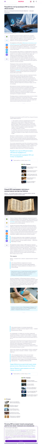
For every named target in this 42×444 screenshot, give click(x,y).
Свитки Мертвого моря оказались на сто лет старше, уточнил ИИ (22, 369)
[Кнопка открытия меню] (5, 1)
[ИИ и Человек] (6, 36)
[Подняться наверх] (6, 59)
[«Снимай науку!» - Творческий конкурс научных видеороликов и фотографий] (30, 1)
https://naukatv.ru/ (23, 430)
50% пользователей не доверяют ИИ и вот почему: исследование (22, 155)
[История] (6, 222)
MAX (29, 160)
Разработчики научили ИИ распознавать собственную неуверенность (21, 151)
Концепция (18, 70)
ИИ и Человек (14, 4)
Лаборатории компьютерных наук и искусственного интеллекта (23, 43)
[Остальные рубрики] (6, 40)
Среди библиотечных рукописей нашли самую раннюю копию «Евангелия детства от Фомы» (23, 365)
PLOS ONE (12, 221)
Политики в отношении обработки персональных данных (22, 435)
